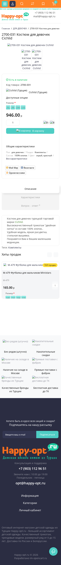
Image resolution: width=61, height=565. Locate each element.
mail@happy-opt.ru (44, 16)
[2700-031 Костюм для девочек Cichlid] (30, 45)
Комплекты (14, 247)
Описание (30, 188)
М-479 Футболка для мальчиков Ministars (27, 272)
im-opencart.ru (38, 558)
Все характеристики (16, 158)
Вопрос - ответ (30, 205)
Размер (10, 102)
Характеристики (30, 197)
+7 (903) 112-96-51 (45, 12)
